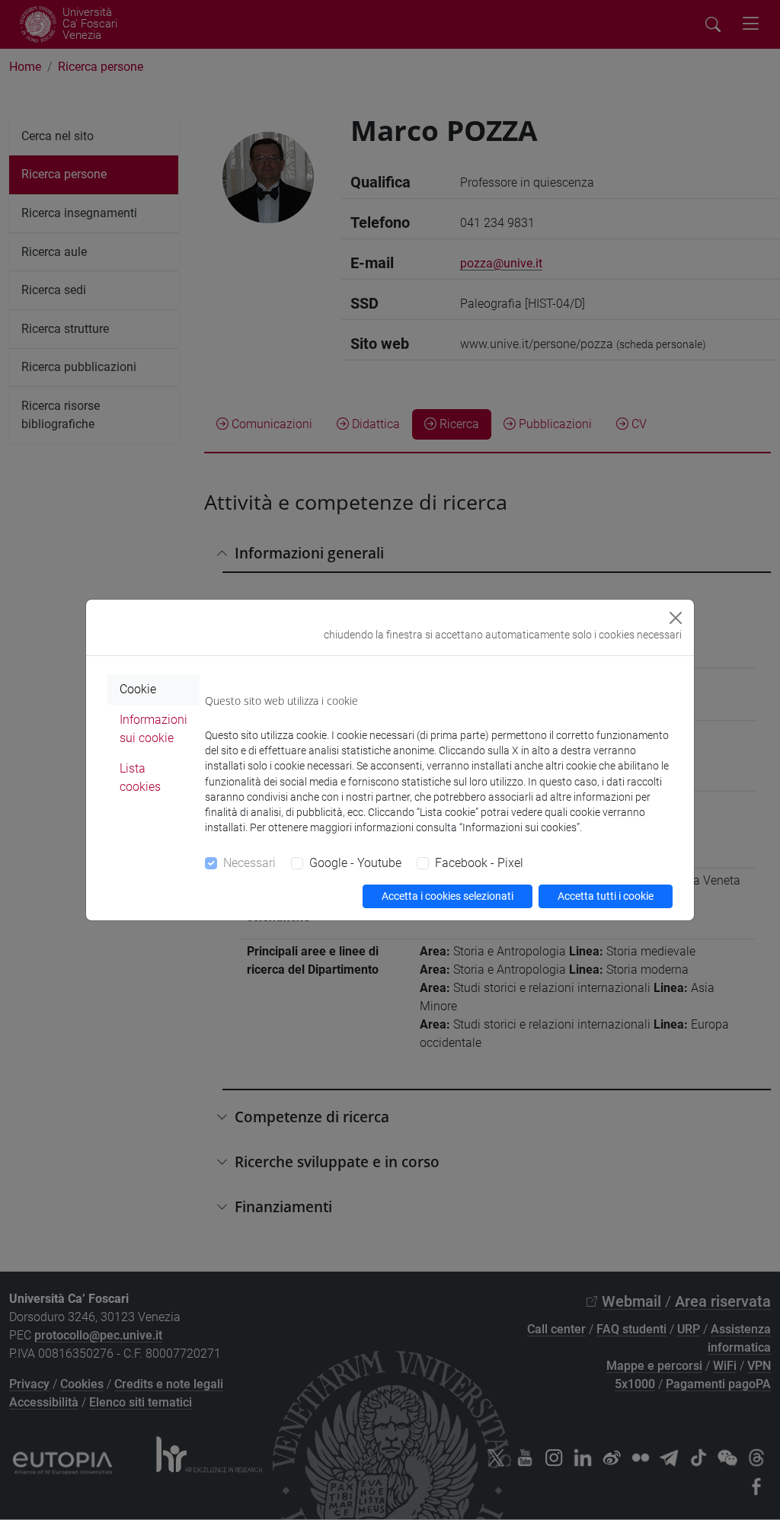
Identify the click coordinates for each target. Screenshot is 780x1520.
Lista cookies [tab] (140, 777)
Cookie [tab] (138, 689)
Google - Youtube (355, 863)
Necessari (249, 863)
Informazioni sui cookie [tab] (153, 728)
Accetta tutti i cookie (606, 896)
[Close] (675, 618)
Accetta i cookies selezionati (447, 896)
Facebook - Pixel (479, 863)
